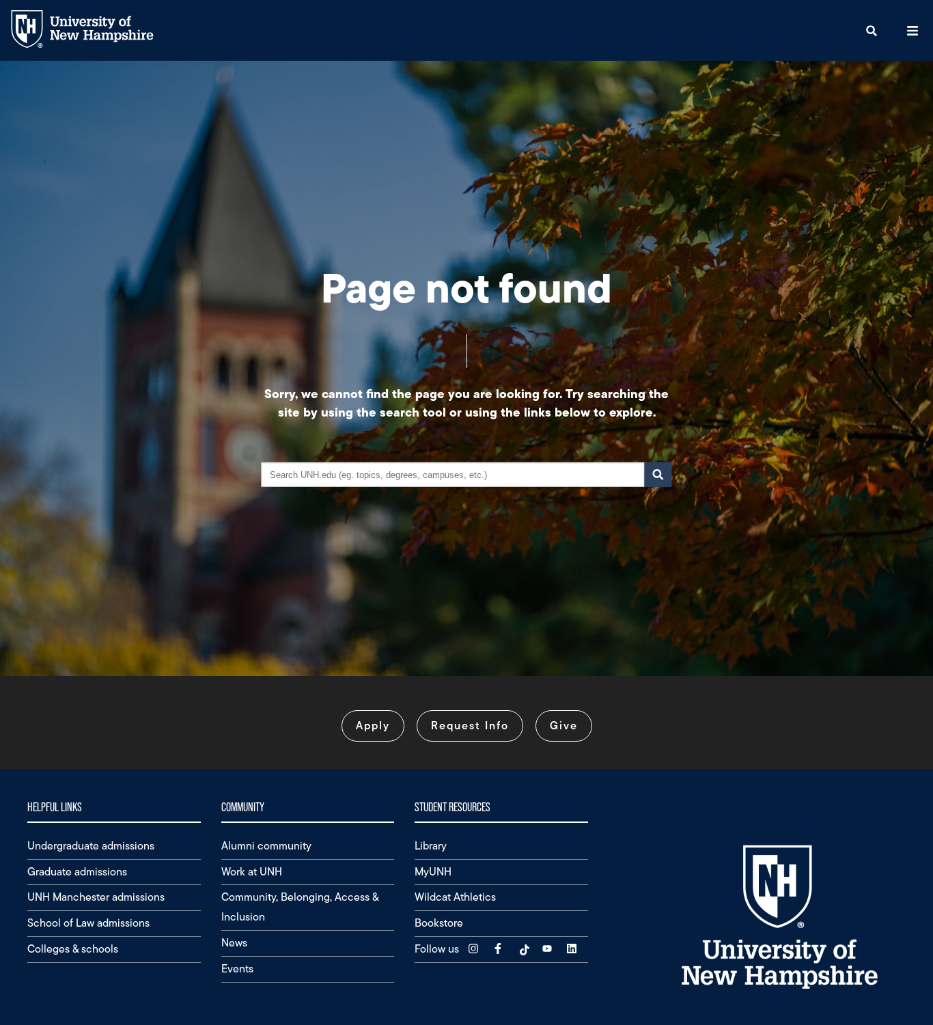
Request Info (470, 725)
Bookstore (439, 923)
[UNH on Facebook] (499, 949)
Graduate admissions (77, 872)
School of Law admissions (88, 923)
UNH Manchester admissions (96, 897)
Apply (373, 725)
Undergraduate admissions (90, 846)
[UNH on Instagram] (475, 949)
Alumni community (266, 846)
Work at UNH (251, 872)
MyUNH (433, 872)
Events (237, 969)
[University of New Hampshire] (92, 45)
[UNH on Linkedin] (573, 949)
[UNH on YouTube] (548, 949)
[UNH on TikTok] (524, 949)
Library (431, 846)
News (234, 943)
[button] (871, 30)
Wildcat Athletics (455, 897)
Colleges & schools (72, 949)
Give (564, 725)
